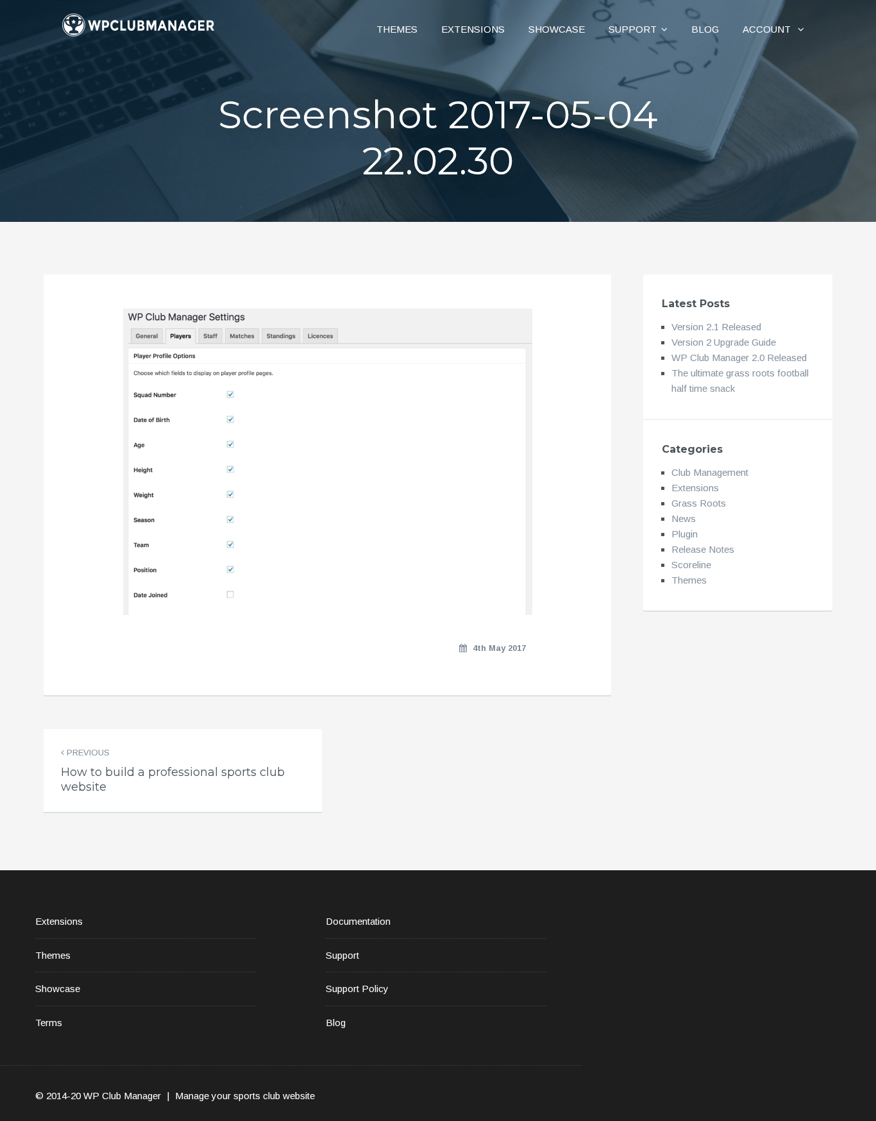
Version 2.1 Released (716, 326)
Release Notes (702, 549)
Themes (396, 29)
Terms (48, 1022)
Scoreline (691, 564)
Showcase (556, 29)
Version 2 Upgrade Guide (723, 342)
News (683, 518)
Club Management (709, 472)
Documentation (358, 921)
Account (768, 29)
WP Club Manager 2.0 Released (739, 357)
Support (633, 29)
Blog (705, 29)
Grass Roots (698, 503)
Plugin (684, 533)
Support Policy (357, 988)
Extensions (473, 29)
